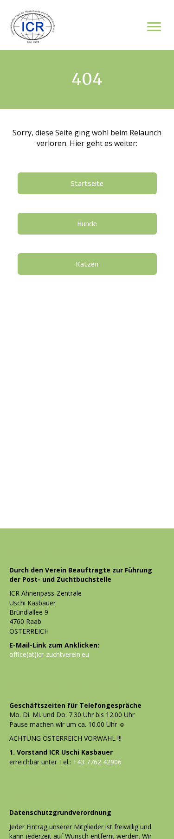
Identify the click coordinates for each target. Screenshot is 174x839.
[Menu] (154, 27)
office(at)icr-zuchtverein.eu (49, 654)
